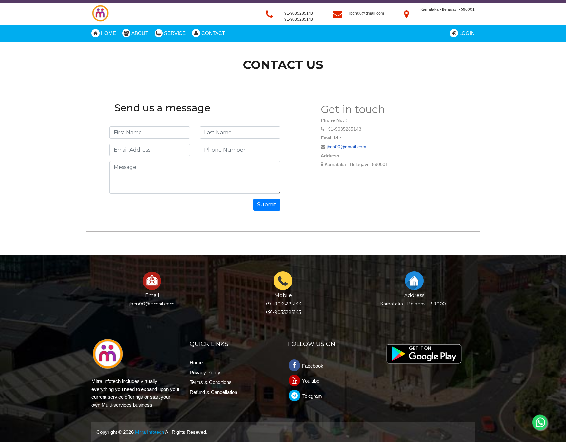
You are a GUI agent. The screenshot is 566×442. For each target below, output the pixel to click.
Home (196, 362)
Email (152, 295)
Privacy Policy (205, 372)
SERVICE (174, 33)
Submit (266, 204)
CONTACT (212, 33)
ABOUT (139, 33)
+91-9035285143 (297, 19)
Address (414, 295)
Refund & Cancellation (213, 392)
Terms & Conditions (211, 382)
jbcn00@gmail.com (366, 13)
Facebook (312, 366)
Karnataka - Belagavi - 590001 (414, 304)
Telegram (311, 396)
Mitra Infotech (149, 432)
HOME (108, 33)
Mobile (283, 295)
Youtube (310, 381)
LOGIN (466, 33)
